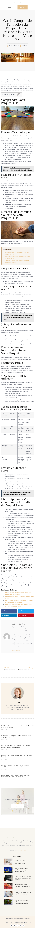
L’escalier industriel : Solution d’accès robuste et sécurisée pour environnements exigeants (15, 766)
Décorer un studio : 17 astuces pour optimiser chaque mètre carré (21, 861)
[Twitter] (14, 925)
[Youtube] (23, 925)
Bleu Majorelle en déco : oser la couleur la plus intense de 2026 (22, 870)
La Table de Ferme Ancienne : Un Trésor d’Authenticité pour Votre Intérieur (17, 726)
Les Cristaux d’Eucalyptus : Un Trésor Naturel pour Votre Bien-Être (16, 736)
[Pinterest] (20, 925)
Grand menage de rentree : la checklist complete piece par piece (23, 878)
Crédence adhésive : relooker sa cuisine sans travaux (23, 893)
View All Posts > (16, 650)
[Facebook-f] (11, 925)
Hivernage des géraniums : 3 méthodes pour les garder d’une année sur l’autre (23, 901)
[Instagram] (17, 925)
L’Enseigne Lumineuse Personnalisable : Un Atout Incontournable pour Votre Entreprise (15, 775)
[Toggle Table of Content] (18, 94)
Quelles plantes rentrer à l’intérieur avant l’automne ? (23, 885)
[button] (9, 7)
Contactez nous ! (18, 806)
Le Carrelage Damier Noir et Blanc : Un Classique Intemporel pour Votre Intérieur (15, 746)
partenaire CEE (22, 850)
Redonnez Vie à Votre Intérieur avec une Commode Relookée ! (16, 756)
